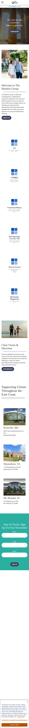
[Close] (27, 702)
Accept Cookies (14, 725)
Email (14, 541)
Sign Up (14, 564)
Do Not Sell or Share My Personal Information (14, 720)
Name (14, 532)
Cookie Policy (21, 716)
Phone (14, 551)
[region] (14, 714)
